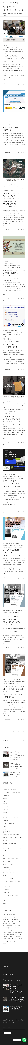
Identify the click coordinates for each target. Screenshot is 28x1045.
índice (4, 943)
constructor (20, 476)
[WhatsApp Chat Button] (24, 1040)
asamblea (13, 917)
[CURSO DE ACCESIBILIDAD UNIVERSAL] (14, 101)
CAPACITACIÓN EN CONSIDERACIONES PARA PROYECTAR (17, 765)
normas (5, 336)
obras (10, 936)
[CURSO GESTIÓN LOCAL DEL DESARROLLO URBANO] (14, 528)
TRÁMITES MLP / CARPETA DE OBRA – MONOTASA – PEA (13, 419)
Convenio (5, 928)
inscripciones (6, 934)
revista (4, 940)
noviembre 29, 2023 (8, 45)
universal (5, 122)
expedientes (19, 409)
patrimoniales (11, 683)
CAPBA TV (5, 809)
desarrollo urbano (12, 547)
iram (17, 334)
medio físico (22, 334)
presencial (11, 188)
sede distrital (11, 940)
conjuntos (14, 187)
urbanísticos (6, 190)
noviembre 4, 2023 (8, 185)
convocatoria (12, 928)
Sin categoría (6, 889)
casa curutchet (6, 923)
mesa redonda (12, 51)
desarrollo (20, 187)
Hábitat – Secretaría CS (8, 864)
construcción (16, 927)
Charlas (16, 185)
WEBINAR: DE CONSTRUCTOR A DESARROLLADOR (11, 484)
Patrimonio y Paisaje (8, 263)
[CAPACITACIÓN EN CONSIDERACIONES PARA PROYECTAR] (6, 765)
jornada (14, 265)
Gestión (5, 853)
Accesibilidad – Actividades (9, 789)
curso (20, 120)
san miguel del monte (14, 267)
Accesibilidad (6, 120)
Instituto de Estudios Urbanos (10, 870)
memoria (19, 265)
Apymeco (5, 798)
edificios (5, 683)
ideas (9, 932)
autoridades (6, 919)
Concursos (5, 820)
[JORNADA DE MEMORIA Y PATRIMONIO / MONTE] (14, 247)
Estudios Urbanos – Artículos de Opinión (13, 837)
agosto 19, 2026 (14, 768)
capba (12, 921)
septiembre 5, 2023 (8, 330)
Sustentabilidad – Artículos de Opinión (12, 898)
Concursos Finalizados (8, 823)
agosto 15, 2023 (7, 402)
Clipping (5, 815)
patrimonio (5, 267)
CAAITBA (5, 803)
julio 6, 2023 (6, 543)
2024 (4, 914)
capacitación (15, 545)
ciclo (18, 923)
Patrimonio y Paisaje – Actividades (11, 881)
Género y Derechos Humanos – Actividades (14, 846)
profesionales (6, 938)
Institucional (6, 867)
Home (4, 13)
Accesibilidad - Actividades (9, 47)
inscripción (14, 934)
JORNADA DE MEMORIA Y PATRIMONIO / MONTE (14, 273)
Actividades (6, 795)
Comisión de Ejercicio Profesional (11, 404)
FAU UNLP (5, 840)
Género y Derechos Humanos (10, 843)
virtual (9, 122)
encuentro (5, 930)
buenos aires (14, 919)
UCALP (4, 903)
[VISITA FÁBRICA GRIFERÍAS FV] (6, 774)
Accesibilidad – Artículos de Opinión (12, 792)
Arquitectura (15, 612)
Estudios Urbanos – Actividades (11, 834)
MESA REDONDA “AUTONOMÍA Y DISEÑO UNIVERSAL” (14, 58)
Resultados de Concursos (9, 886)
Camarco (14, 476)
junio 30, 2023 (6, 610)
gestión (20, 547)
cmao (22, 923)
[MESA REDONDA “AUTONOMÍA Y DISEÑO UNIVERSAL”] (14, 31)
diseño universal (11, 334)
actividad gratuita (7, 49)
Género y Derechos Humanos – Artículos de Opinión (13, 849)
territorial (14, 941)
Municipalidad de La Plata (9, 872)
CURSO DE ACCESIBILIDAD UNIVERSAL (10, 127)
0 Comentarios (6, 84)
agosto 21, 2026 (14, 759)
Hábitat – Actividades (8, 856)
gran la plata (18, 930)
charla (13, 409)
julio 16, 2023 (6, 474)
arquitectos (21, 916)
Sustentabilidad (7, 892)
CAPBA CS (13, 543)
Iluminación (22, 614)
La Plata (11, 411)
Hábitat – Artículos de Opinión (10, 858)
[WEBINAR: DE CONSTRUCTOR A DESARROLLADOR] (14, 460)
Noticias (5, 875)
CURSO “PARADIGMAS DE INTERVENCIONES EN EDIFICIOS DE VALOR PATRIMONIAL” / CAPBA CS (13, 691)
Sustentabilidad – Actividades (10, 895)
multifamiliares (14, 478)
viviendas (21, 478)
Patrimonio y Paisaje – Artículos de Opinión (14, 884)
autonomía (14, 49)
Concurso (5, 925)
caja (20, 919)
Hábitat (4, 932)
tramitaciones (18, 188)
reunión (20, 938)
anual (14, 916)
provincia (14, 938)
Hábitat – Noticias (7, 861)
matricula (5, 936)
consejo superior (14, 614)
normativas (6, 188)
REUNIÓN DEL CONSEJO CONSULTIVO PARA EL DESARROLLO (16, 988)
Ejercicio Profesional (8, 405)
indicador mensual (17, 932)
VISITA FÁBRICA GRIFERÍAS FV (16, 1008)
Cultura (4, 826)
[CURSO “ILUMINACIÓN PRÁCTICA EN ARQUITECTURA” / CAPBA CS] (14, 595)
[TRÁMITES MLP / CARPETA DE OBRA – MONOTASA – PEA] (14, 387)
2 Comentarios (6, 442)
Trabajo (5, 901)
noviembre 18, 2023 (8, 116)
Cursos (18, 543)
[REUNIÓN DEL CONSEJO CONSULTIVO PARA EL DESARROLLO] (6, 754)
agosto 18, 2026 (14, 776)
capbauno (18, 921)
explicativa (5, 411)
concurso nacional (14, 925)
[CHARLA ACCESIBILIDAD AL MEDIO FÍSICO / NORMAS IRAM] (14, 316)
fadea (11, 930)
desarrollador (6, 478)
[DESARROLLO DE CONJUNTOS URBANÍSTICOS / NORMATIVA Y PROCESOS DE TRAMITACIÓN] (14, 170)
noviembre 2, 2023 (8, 261)
